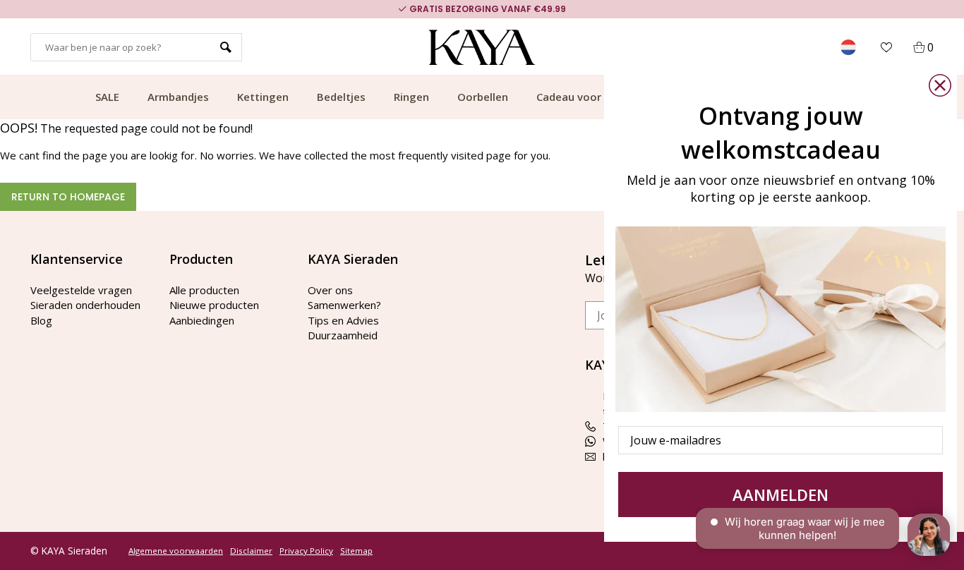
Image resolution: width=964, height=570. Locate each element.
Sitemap (356, 551)
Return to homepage (68, 197)
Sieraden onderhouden (85, 305)
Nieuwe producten (214, 305)
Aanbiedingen (201, 320)
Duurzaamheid (343, 335)
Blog (41, 320)
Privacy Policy (306, 551)
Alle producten (204, 290)
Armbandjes (178, 97)
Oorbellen (482, 97)
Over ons (330, 290)
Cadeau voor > (573, 97)
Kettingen (263, 97)
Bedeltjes (341, 97)
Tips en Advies (343, 320)
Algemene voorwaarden (175, 551)
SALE (107, 97)
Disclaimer (251, 551)
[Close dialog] (940, 85)
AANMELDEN (781, 494)
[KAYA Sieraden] (482, 47)
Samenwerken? (344, 305)
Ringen (411, 97)
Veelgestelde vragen (81, 290)
